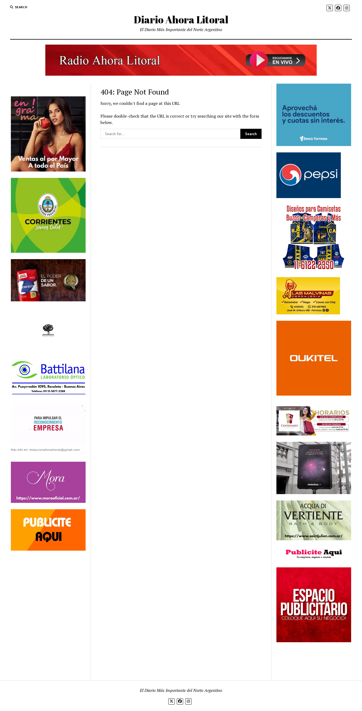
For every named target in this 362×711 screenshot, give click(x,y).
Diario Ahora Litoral (181, 19)
